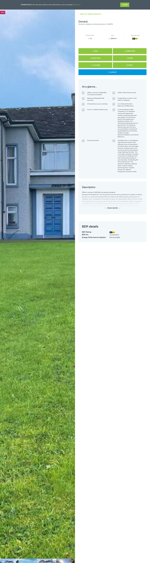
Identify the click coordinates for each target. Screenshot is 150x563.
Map (96, 51)
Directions (96, 58)
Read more (76, 5)
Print (130, 65)
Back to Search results (90, 14)
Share (130, 58)
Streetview (130, 51)
